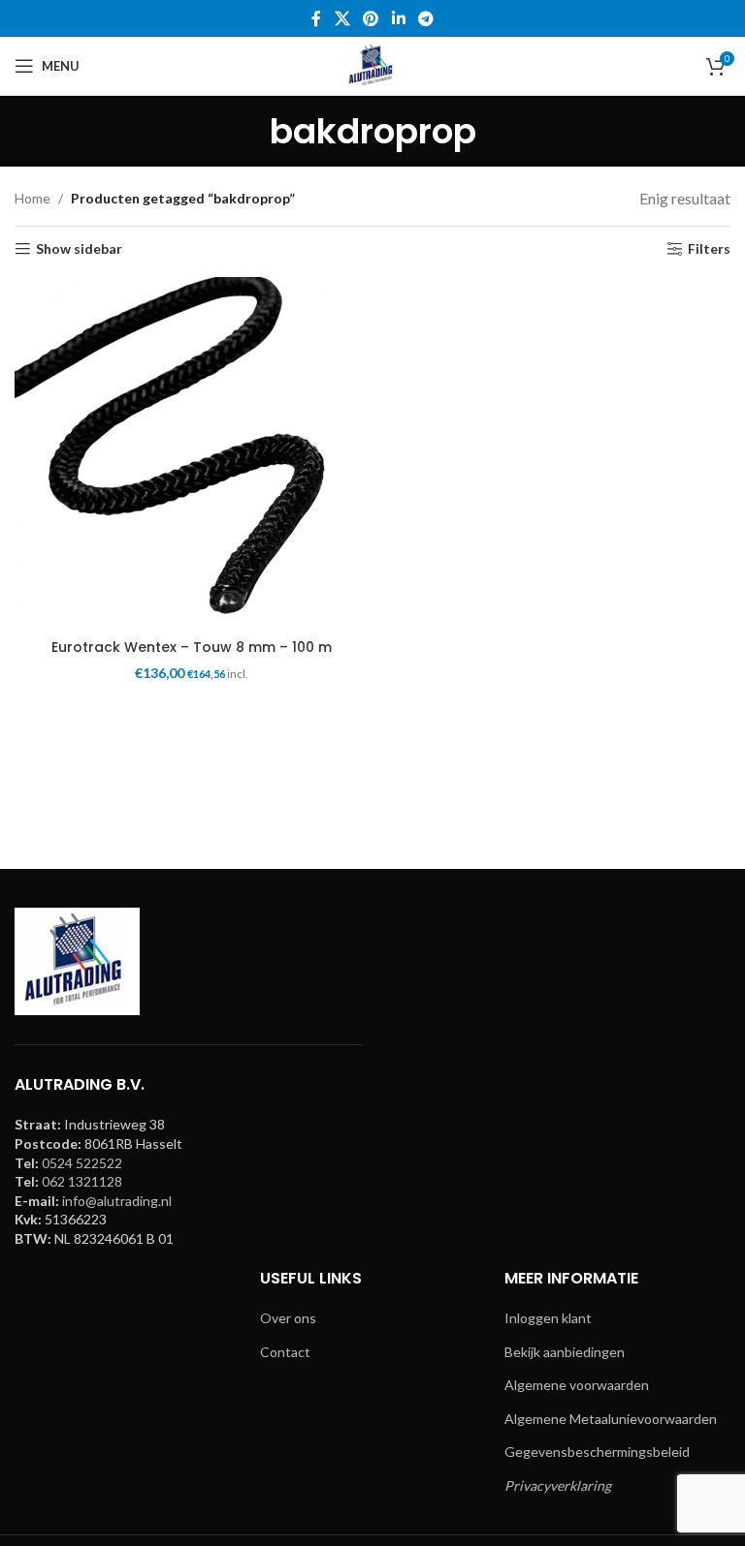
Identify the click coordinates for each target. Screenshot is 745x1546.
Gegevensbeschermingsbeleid (597, 1451)
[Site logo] (372, 64)
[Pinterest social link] (371, 18)
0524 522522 (82, 1163)
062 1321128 (82, 1181)
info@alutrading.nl (117, 1200)
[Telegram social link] (425, 18)
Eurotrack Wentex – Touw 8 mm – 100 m (191, 647)
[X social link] (342, 18)
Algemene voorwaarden (576, 1384)
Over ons (288, 1318)
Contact (285, 1352)
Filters (709, 249)
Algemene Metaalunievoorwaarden (610, 1418)
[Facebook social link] (316, 18)
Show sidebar (79, 249)
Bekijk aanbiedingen (564, 1352)
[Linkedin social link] (398, 18)
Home (32, 198)
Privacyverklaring (557, 1485)
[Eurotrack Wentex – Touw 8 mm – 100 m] (191, 453)
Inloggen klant (548, 1318)
